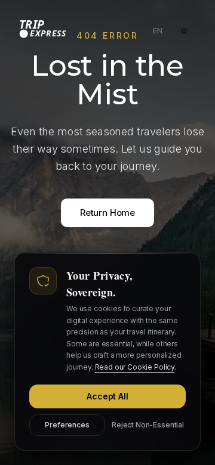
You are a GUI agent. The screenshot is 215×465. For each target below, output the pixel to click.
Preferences (67, 424)
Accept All (107, 396)
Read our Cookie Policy (134, 366)
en (160, 33)
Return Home (107, 212)
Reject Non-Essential (148, 424)
